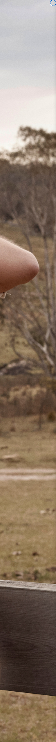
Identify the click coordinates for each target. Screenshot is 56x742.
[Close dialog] (53, 3)
